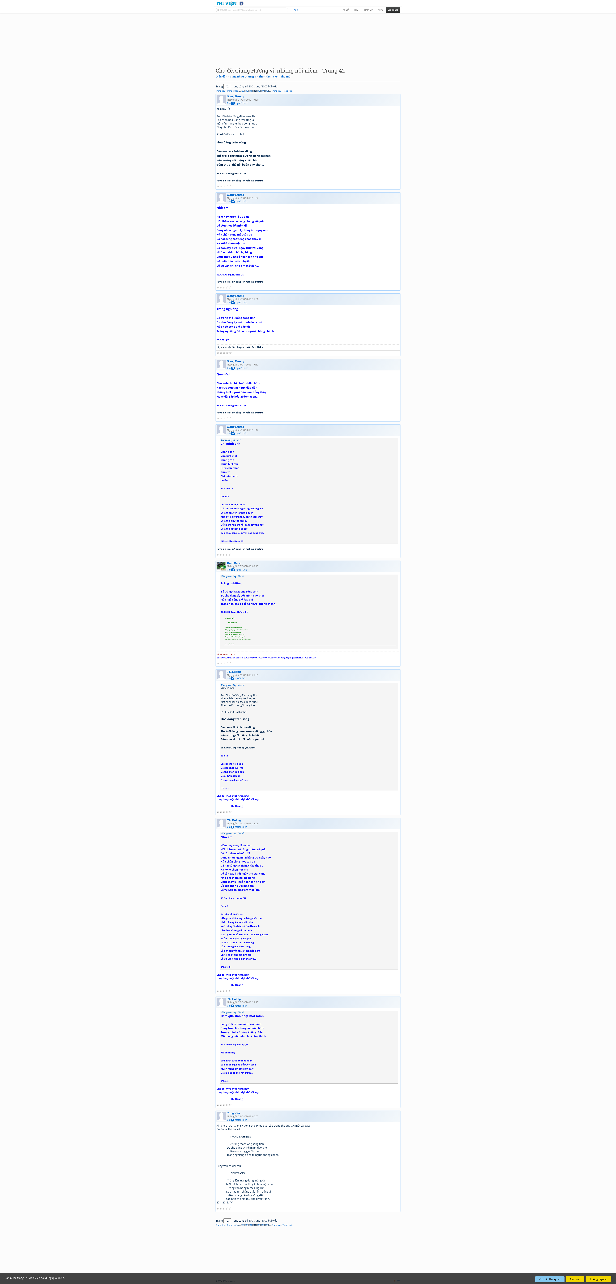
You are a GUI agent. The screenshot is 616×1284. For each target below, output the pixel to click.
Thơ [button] (356, 9)
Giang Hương (235, 96)
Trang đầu (220, 90)
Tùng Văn (233, 1113)
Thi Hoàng (234, 672)
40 (247, 90)
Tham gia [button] (368, 9)
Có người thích (237, 103)
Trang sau (276, 90)
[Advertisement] (308, 37)
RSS (398, 1281)
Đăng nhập (393, 9)
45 (267, 90)
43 (259, 90)
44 (263, 90)
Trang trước (232, 90)
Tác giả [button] (345, 9)
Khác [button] (380, 9)
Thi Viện (226, 3)
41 (251, 90)
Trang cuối (287, 90)
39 (243, 90)
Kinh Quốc (234, 563)
